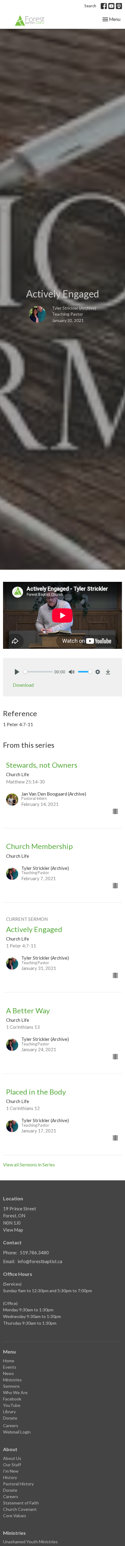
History (10, 1477)
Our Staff (12, 1464)
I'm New (11, 1471)
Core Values (14, 1515)
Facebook (12, 1398)
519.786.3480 (34, 1252)
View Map (13, 1229)
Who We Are (15, 1392)
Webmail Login (17, 1431)
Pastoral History (18, 1483)
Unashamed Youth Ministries (30, 1541)
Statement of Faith (21, 1502)
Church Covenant (20, 1509)
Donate (10, 1417)
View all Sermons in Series (29, 1164)
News (8, 1373)
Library (9, 1411)
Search (90, 5)
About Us (12, 1458)
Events (9, 1367)
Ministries (12, 1379)
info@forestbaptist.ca (40, 1261)
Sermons (11, 1386)
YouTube (11, 1405)
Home (8, 1360)
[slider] (38, 672)
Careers (10, 1425)
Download (23, 685)
